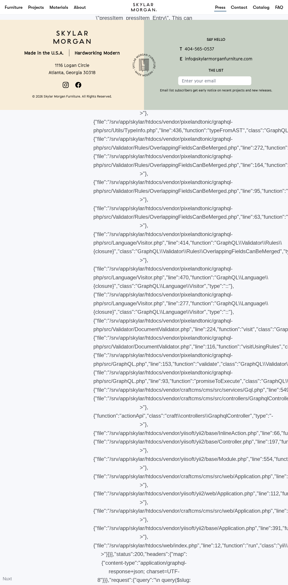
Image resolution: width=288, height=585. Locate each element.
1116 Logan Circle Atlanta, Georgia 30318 (72, 69)
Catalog (261, 7)
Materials (59, 7)
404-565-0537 (197, 48)
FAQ (279, 7)
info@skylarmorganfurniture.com (216, 58)
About (80, 7)
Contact (239, 7)
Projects (36, 7)
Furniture (13, 7)
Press (220, 7)
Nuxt (7, 578)
